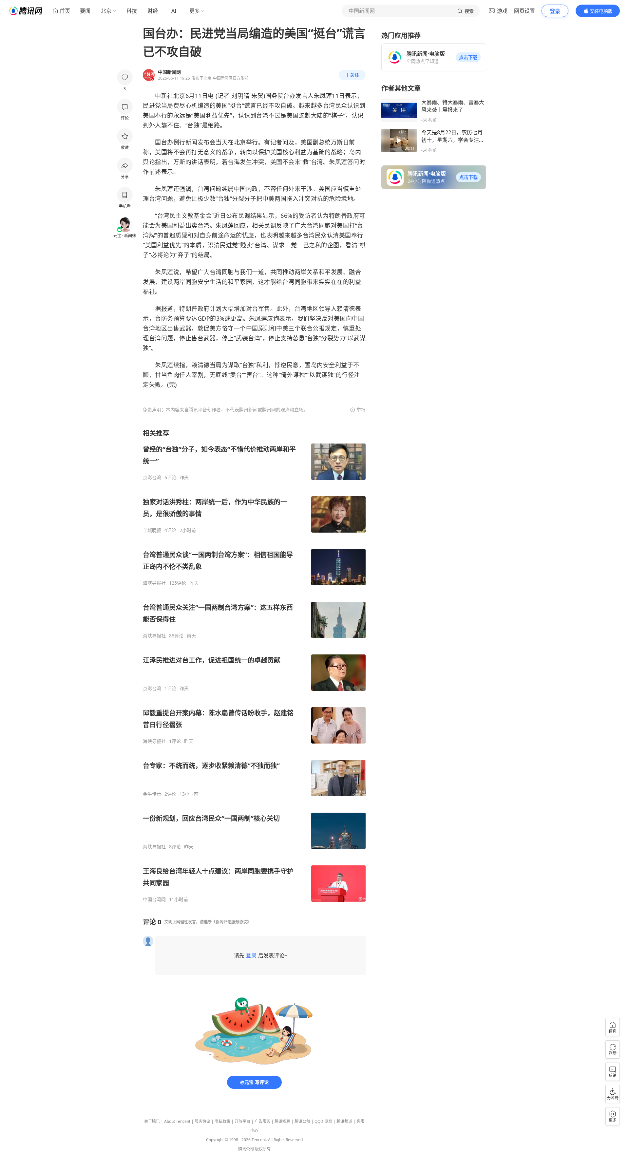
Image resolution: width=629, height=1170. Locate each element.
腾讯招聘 (282, 1121)
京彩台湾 (152, 477)
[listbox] (254, 665)
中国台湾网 (154, 899)
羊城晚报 (152, 530)
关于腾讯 (152, 1121)
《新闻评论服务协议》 (231, 922)
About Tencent (177, 1121)
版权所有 (263, 1149)
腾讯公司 (246, 1149)
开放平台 (242, 1121)
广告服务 (262, 1121)
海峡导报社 (154, 583)
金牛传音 (152, 794)
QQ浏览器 (323, 1121)
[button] (468, 57)
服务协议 (202, 1121)
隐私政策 (222, 1121)
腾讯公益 (302, 1121)
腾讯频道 (344, 1121)
